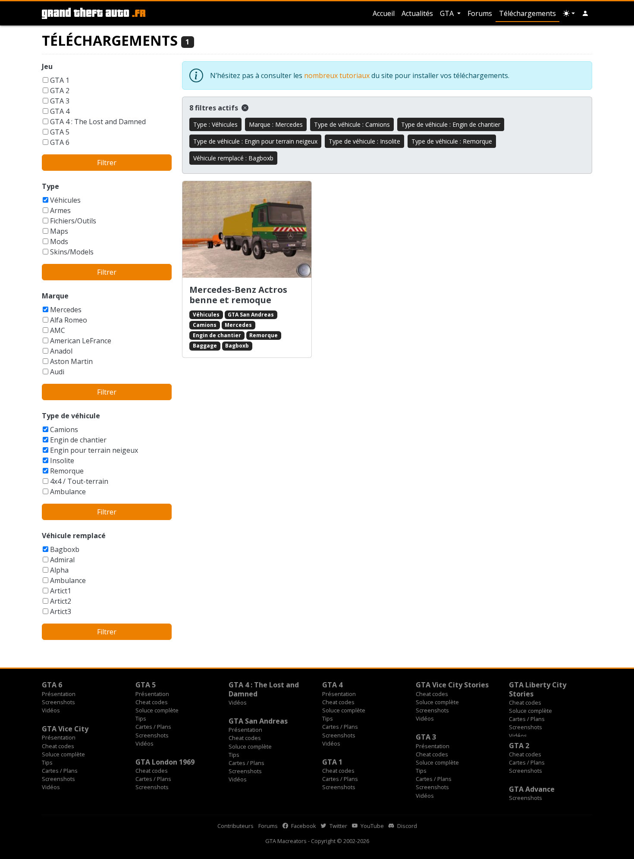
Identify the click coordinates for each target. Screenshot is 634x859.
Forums (480, 13)
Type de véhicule (71, 415)
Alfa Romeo (68, 320)
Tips (140, 718)
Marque (55, 296)
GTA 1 (59, 80)
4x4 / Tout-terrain (79, 481)
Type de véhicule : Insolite (364, 141)
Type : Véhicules (215, 124)
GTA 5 (59, 132)
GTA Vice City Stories (452, 685)
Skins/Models (72, 252)
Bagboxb (64, 549)
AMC (57, 330)
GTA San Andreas (251, 314)
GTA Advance (532, 789)
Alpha (59, 570)
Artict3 (60, 611)
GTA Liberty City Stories (537, 689)
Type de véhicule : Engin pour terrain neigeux (255, 141)
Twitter (337, 826)
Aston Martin (71, 361)
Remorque (67, 471)
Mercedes (66, 309)
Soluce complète (157, 710)
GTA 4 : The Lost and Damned (98, 121)
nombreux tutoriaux (337, 75)
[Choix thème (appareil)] (568, 13)
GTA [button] (447, 13)
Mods (59, 241)
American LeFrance (80, 340)
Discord (406, 826)
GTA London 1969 (165, 762)
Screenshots (58, 702)
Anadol (61, 351)
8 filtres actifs (214, 108)
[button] (585, 13)
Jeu (47, 66)
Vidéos (51, 710)
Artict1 (60, 591)
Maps (59, 231)
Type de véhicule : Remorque (451, 141)
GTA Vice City (65, 729)
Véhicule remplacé (74, 535)
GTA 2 (59, 90)
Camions (64, 429)
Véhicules (65, 200)
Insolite (62, 460)
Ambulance (68, 491)
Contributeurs (235, 826)
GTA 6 (59, 142)
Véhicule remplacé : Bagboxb (233, 158)
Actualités (417, 13)
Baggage (205, 345)
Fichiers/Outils (73, 221)
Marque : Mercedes (276, 124)
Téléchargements (527, 13)
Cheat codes (151, 702)
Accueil (384, 13)
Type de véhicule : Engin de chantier (450, 124)
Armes (60, 210)
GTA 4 (59, 111)
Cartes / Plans (153, 726)
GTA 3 (59, 101)
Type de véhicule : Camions (352, 124)
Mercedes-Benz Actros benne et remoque (238, 295)
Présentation (58, 694)
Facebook (303, 826)
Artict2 (60, 601)
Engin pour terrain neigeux (94, 450)
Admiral (62, 559)
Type (50, 186)
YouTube (371, 826)
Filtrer (106, 162)
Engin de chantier (78, 440)
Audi (57, 371)
